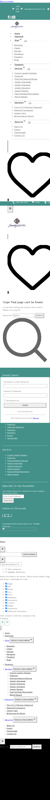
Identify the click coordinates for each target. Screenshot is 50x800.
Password (12, 391)
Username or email (16, 382)
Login (25, 405)
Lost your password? (25, 411)
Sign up (36, 418)
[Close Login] (2, 560)
